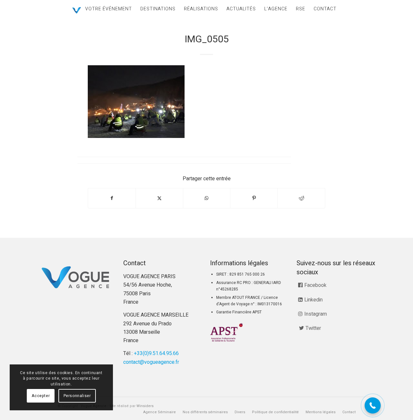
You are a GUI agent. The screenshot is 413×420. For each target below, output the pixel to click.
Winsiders (145, 406)
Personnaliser (77, 396)
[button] (373, 405)
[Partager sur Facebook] (112, 198)
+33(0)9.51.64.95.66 (156, 353)
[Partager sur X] (159, 198)
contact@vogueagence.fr (151, 362)
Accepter (41, 396)
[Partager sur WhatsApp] (206, 198)
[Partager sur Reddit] (301, 198)
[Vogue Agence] (76, 10)
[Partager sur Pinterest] (253, 198)
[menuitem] (108, 9)
